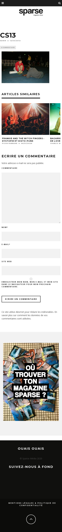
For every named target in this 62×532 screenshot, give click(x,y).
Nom (5, 227)
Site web (7, 261)
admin (3, 40)
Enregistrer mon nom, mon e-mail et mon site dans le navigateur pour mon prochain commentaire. (30, 284)
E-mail (6, 244)
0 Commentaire (8, 47)
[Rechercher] (59, 3)
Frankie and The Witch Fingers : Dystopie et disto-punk (23, 139)
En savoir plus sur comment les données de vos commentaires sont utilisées (29, 315)
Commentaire (9, 168)
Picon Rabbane (9, 143)
